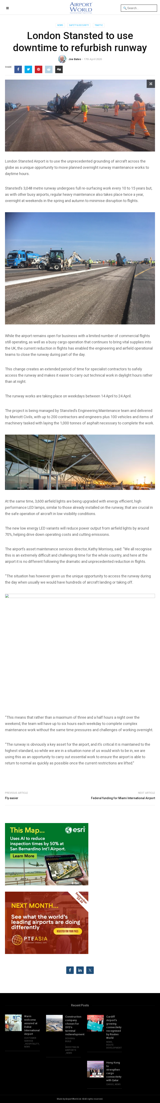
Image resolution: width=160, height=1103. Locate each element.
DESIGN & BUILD (70, 1040)
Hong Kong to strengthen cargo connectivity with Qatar (113, 1071)
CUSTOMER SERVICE (30, 1039)
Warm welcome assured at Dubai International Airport (32, 1025)
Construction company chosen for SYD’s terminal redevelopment (73, 1025)
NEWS (60, 25)
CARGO (110, 1084)
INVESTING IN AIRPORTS (72, 1048)
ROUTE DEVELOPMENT (114, 1046)
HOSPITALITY (32, 1044)
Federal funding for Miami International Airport (123, 798)
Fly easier (11, 798)
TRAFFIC (99, 25)
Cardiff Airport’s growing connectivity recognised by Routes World (113, 1027)
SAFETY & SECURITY (79, 25)
